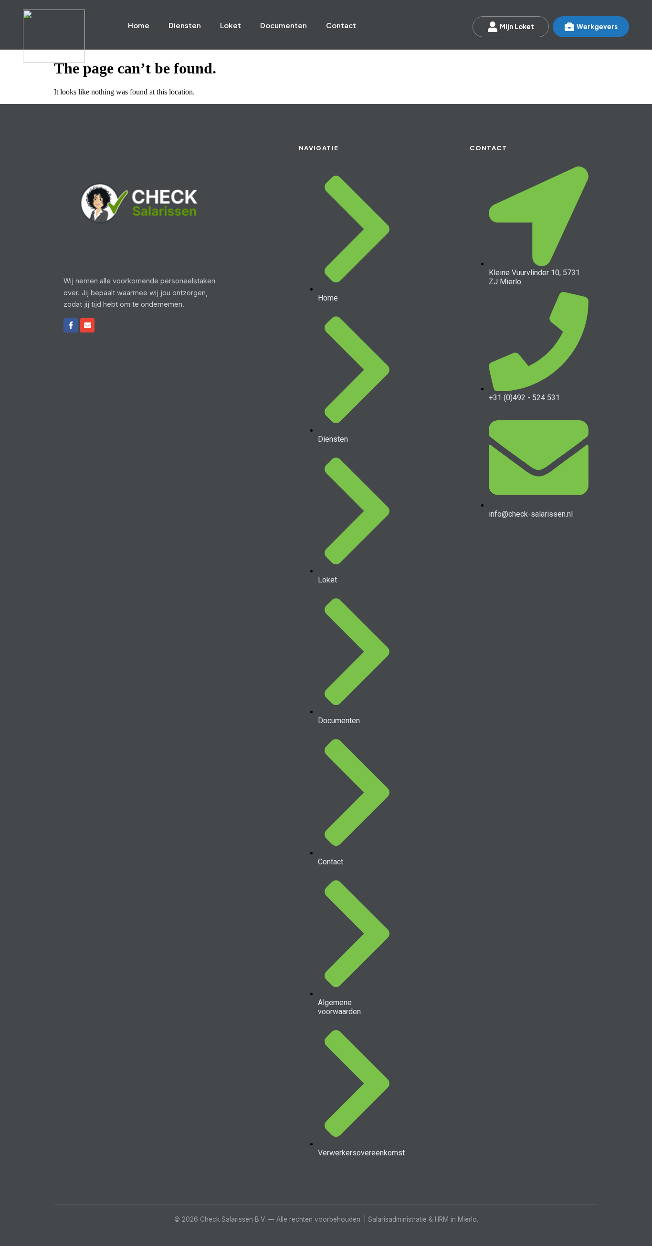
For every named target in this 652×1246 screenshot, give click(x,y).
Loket (230, 25)
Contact (341, 25)
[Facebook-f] (70, 325)
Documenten (283, 25)
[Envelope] (87, 325)
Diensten (184, 25)
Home (138, 25)
